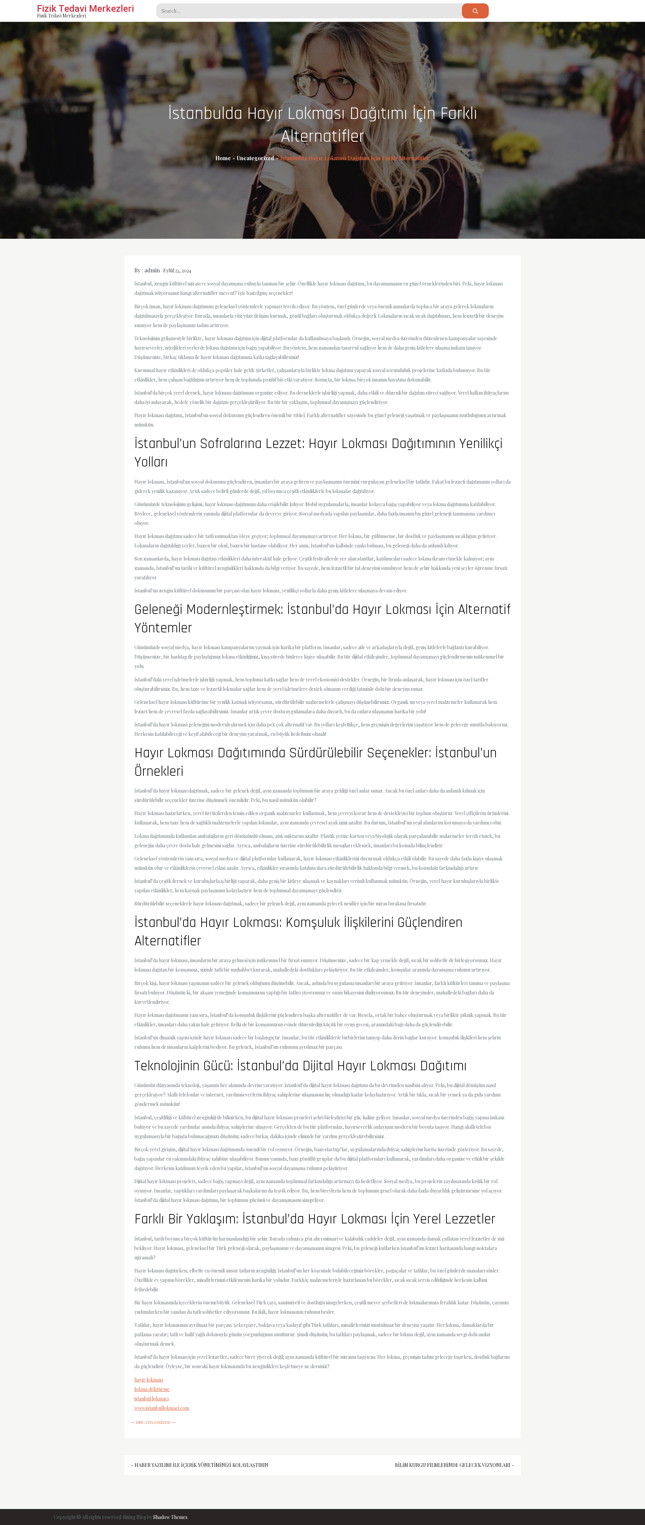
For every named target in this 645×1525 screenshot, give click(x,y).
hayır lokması (148, 1380)
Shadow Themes (170, 1517)
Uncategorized (153, 1422)
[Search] (475, 10)
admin (152, 270)
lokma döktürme (152, 1389)
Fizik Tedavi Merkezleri (85, 8)
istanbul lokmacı (151, 1398)
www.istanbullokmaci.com (161, 1408)
